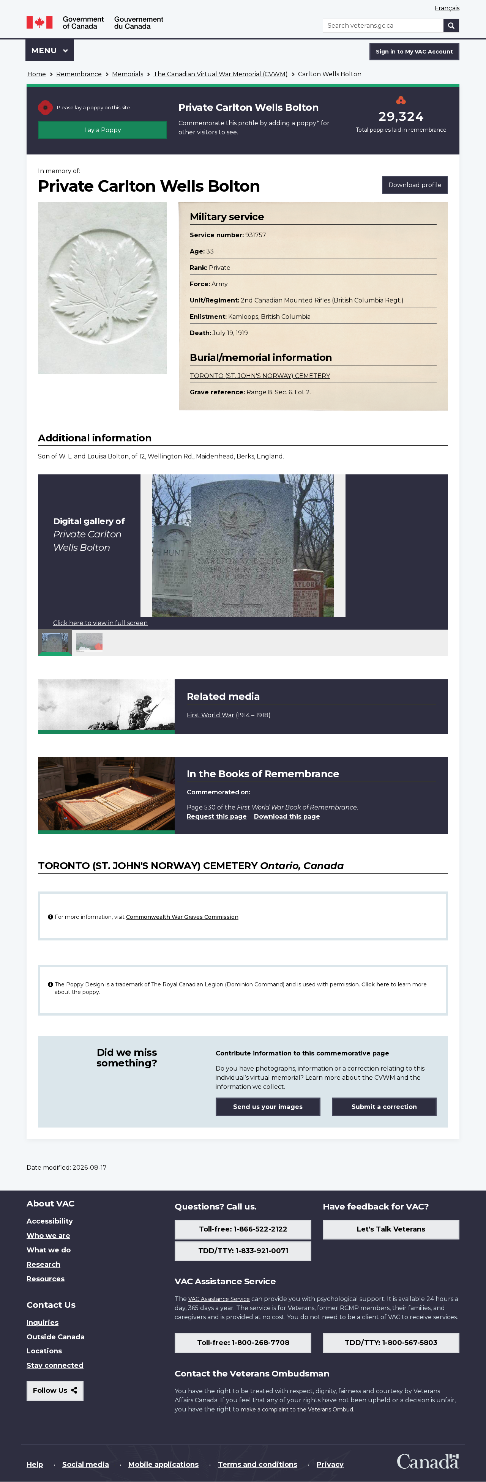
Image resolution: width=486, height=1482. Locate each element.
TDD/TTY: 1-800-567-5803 (391, 1343)
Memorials (127, 74)
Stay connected (55, 1365)
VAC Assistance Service (219, 1299)
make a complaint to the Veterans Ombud (297, 1409)
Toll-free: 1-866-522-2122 (243, 1229)
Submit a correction (384, 1106)
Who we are (48, 1236)
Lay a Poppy (102, 130)
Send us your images (268, 1106)
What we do (49, 1250)
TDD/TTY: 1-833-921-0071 (243, 1251)
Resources (46, 1279)
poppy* (308, 123)
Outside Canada (56, 1337)
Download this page (287, 816)
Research (43, 1264)
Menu (45, 50)
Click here (375, 984)
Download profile (415, 185)
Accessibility (50, 1221)
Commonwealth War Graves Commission (182, 916)
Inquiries (42, 1322)
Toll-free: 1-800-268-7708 (243, 1343)
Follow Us (58, 1393)
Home (36, 74)
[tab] (55, 642)
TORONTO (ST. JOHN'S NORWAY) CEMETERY (260, 376)
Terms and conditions (257, 1464)
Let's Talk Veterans (391, 1229)
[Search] (451, 26)
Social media (85, 1464)
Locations (44, 1351)
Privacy (330, 1464)
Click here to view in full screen (100, 623)
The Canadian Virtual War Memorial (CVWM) (220, 74)
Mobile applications (163, 1464)
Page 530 (201, 807)
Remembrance (79, 74)
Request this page (217, 816)
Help (35, 1464)
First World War (210, 715)
